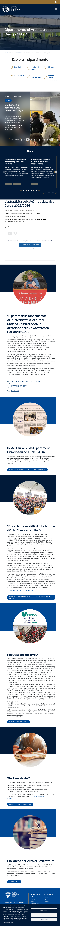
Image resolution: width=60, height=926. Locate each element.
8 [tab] (37, 140)
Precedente (27, 140)
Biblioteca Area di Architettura (52, 78)
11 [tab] (44, 140)
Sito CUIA (15, 390)
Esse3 (45, 899)
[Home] (11, 9)
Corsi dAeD (18, 67)
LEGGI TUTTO (16, 140)
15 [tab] (55, 140)
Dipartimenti (18, 53)
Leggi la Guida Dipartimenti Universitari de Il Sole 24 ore (27, 470)
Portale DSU (47, 901)
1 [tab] (19, 140)
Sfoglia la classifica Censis (18, 721)
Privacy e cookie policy (8, 922)
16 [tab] (57, 140)
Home (6, 53)
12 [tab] (47, 140)
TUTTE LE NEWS (49, 192)
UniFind (33, 901)
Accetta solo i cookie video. (30, 245)
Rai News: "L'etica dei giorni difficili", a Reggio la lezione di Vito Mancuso (29, 597)
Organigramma (35, 899)
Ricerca (51, 67)
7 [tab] (34, 140)
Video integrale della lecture (25, 382)
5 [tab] (31, 190)
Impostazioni (43, 910)
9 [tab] (39, 140)
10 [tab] (42, 140)
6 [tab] (31, 140)
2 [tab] (21, 140)
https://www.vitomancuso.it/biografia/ (20, 590)
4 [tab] (28, 190)
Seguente (52, 140)
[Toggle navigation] (56, 9)
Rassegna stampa (19, 386)
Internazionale (19, 75)
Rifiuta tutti (43, 915)
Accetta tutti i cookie (30, 249)
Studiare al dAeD (35, 68)
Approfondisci (14, 881)
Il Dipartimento (36, 77)
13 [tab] (49, 140)
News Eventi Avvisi (7, 2)
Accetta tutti (44, 919)
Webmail (46, 897)
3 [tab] (24, 140)
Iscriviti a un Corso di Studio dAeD (20, 804)
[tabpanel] (30, 119)
